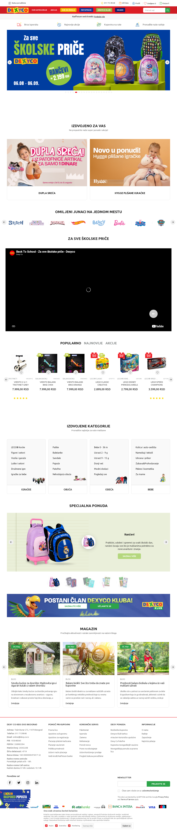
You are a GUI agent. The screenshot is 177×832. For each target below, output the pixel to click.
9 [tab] (86, 92)
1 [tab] (65, 92)
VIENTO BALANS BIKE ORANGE (75, 383)
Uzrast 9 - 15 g (101, 458)
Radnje (145, 734)
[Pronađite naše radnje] (137, 24)
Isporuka (83, 734)
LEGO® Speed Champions (151, 379)
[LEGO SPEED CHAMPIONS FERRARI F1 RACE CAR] (156, 363)
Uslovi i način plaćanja (57, 752)
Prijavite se (158, 784)
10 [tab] (89, 92)
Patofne (57, 469)
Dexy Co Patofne (118, 741)
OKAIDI (120, 10)
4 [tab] (73, 92)
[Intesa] (120, 807)
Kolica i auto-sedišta (146, 447)
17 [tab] (106, 92)
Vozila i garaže (18, 458)
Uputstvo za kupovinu (57, 734)
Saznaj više (129, 556)
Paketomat (84, 730)
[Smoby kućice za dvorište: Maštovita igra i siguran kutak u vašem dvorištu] (34, 658)
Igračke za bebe (18, 474)
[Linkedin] (37, 782)
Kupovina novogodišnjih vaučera (124, 745)
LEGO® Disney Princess (123, 379)
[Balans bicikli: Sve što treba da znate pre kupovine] (88, 658)
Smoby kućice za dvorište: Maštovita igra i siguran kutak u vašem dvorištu (34, 684)
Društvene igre (18, 469)
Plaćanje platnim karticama (59, 741)
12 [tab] (94, 92)
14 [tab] (99, 92)
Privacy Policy (163, 797)
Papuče (56, 463)
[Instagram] (28, 782)
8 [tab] (84, 92)
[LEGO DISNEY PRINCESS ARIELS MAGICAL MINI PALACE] (129, 363)
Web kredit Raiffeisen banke (60, 756)
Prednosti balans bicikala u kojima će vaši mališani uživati (142, 684)
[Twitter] (19, 782)
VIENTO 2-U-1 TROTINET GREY (21, 383)
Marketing (76, 826)
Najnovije (93, 343)
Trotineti (12, 379)
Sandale (57, 458)
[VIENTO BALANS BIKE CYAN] (47, 363)
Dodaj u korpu (22, 405)
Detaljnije (15, 703)
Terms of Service (127, 799)
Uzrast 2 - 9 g (101, 452)
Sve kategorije (39, 10)
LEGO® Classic (96, 379)
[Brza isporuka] (19, 24)
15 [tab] (101, 92)
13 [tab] (96, 92)
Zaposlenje (146, 737)
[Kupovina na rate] (99, 24)
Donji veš (98, 463)
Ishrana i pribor (143, 458)
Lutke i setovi (17, 463)
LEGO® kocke (18, 447)
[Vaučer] (46, 807)
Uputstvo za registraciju (58, 737)
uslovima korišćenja (150, 791)
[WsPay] (99, 807)
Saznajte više (73, 606)
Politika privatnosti (56, 749)
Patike (56, 447)
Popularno (70, 343)
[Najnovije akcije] (59, 24)
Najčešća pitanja (148, 741)
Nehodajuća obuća (62, 474)
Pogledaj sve (100, 474)
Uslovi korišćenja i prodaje (90, 752)
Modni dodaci (101, 469)
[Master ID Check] (65, 807)
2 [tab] (68, 92)
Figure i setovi (18, 452)
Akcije (111, 343)
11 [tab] (91, 92)
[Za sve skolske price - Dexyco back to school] (88, 60)
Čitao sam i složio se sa (140, 791)
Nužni (51, 826)
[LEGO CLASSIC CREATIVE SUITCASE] (102, 363)
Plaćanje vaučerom (56, 745)
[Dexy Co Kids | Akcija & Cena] (17, 10)
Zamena (83, 737)
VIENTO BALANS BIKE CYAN (48, 383)
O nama (145, 730)
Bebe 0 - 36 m (101, 447)
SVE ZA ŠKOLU (68, 10)
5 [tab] (75, 92)
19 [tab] (111, 92)
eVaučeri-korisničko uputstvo (123, 737)
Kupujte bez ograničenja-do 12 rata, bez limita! (83, 16)
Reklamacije (85, 741)
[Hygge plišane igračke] (130, 162)
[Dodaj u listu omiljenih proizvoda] (21, 372)
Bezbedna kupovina (119, 730)
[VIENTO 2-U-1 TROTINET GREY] (20, 363)
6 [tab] (79, 92)
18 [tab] (109, 92)
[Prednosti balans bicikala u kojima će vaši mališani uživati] (143, 658)
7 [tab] (81, 92)
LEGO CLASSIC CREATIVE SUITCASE (102, 385)
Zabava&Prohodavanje (147, 463)
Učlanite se (104, 606)
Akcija (54, 10)
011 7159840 (21, 733)
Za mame (140, 474)
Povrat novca (85, 745)
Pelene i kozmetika (145, 469)
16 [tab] (104, 92)
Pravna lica (53, 730)
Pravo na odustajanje (88, 749)
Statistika (62, 826)
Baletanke (58, 452)
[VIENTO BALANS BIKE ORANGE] (75, 363)
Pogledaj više (111, 17)
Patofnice (86, 10)
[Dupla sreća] (47, 162)
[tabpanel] (88, 60)
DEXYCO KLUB (104, 10)
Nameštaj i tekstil (144, 452)
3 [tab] (70, 92)
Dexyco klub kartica (119, 734)
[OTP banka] (81, 807)
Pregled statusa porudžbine (91, 756)
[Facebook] (10, 782)
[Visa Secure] (56, 807)
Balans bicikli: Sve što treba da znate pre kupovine (88, 684)
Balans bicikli (41, 379)
